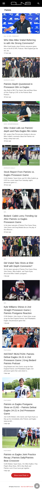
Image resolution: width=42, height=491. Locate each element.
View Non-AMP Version (27, 486)
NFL (5, 212)
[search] (38, 3)
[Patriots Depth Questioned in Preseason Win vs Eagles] (21, 67)
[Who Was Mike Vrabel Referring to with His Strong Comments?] (21, 23)
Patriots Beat (9, 80)
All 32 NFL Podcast (11, 36)
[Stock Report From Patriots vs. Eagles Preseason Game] (21, 155)
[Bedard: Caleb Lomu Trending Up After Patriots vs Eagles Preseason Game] (21, 199)
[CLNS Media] (20, 3)
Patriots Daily (9, 168)
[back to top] (37, 486)
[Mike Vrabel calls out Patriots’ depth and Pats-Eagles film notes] (21, 111)
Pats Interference (11, 124)
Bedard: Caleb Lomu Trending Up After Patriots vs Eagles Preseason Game (20, 219)
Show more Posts (20, 475)
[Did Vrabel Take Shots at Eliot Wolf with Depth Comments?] (21, 246)
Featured (7, 350)
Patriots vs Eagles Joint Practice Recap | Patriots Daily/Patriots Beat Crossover (20, 457)
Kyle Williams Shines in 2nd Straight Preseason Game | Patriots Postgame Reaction (18, 310)
